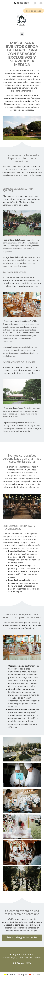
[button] (22, 34)
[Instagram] (34, 3)
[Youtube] (41, 3)
